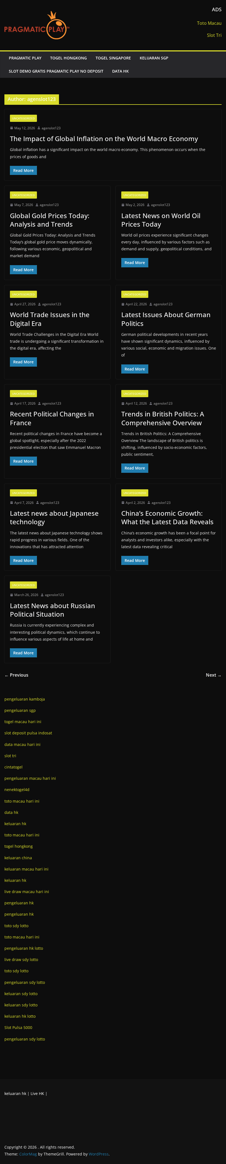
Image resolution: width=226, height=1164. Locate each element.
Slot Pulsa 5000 (18, 1027)
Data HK (120, 71)
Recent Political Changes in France (52, 418)
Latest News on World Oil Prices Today (160, 220)
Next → (214, 675)
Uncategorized (23, 118)
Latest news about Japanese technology (54, 517)
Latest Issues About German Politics (166, 319)
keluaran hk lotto (20, 1016)
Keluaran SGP (154, 58)
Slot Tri (214, 35)
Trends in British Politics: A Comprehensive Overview (162, 418)
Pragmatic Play (25, 58)
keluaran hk (15, 1093)
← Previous (16, 675)
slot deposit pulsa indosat (28, 732)
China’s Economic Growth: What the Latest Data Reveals (167, 517)
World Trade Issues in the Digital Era (50, 319)
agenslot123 (51, 128)
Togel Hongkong (68, 58)
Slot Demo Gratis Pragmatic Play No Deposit (56, 71)
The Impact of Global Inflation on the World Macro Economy (104, 138)
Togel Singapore (113, 58)
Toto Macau (209, 23)
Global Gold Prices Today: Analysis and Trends (49, 220)
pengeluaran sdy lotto (24, 1039)
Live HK (37, 1093)
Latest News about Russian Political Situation (52, 610)
